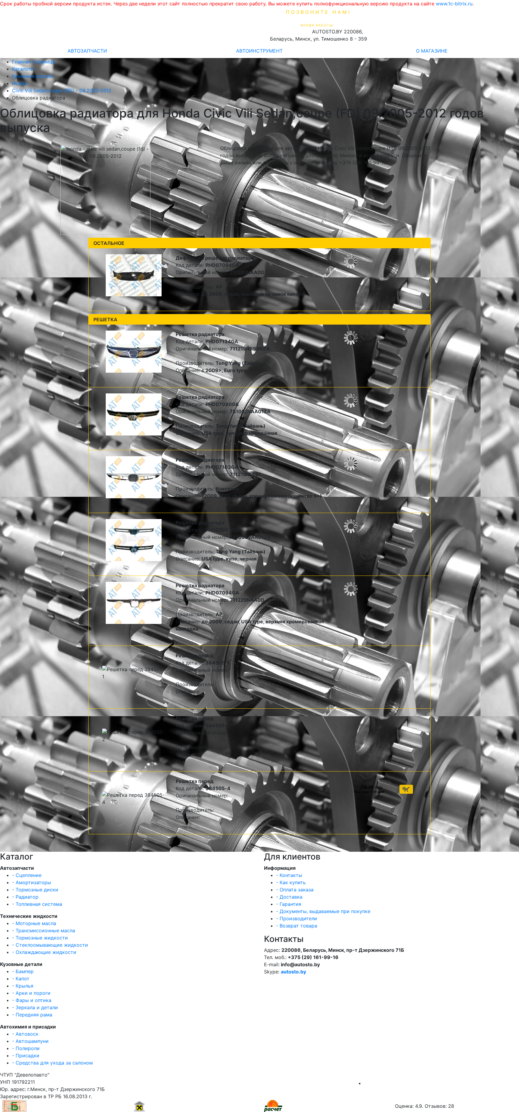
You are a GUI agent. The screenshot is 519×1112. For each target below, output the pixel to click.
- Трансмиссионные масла (43, 930)
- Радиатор (25, 897)
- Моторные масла (34, 923)
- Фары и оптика (31, 1000)
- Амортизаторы (31, 882)
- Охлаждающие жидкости (44, 952)
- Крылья (22, 986)
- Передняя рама (32, 1015)
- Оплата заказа (295, 890)
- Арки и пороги (31, 993)
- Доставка (289, 897)
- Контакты (289, 875)
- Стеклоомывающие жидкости (50, 945)
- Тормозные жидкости (40, 938)
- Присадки (25, 1055)
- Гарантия (288, 904)
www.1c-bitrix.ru (454, 4)
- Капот (20, 979)
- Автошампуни (30, 1041)
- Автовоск (25, 1034)
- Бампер (23, 971)
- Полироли (26, 1048)
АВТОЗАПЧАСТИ (87, 51)
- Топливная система (37, 904)
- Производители (296, 918)
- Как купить (291, 882)
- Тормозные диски (35, 890)
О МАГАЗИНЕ (432, 51)
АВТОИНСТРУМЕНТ (259, 51)
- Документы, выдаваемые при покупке (323, 911)
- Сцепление (26, 875)
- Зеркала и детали (35, 1007)
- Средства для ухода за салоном (52, 1063)
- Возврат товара (296, 926)
